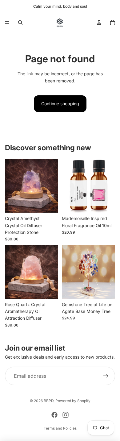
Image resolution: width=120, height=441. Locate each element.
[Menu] (7, 22)
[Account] (99, 22)
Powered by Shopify (72, 400)
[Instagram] (65, 414)
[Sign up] (105, 375)
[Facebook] (54, 414)
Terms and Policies (60, 428)
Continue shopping (60, 103)
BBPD (49, 400)
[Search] (20, 22)
